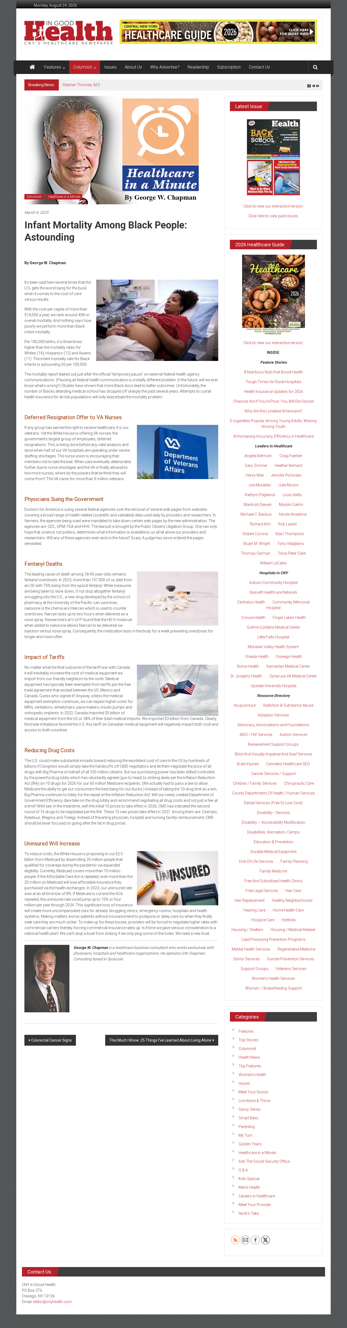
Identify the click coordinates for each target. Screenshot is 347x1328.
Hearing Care (254, 910)
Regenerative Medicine (296, 949)
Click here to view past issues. (273, 216)
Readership (198, 67)
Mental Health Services (251, 949)
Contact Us (259, 67)
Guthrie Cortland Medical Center (273, 627)
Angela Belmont (258, 456)
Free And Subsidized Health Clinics (273, 881)
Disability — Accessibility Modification (273, 822)
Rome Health (248, 666)
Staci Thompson (289, 534)
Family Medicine (273, 871)
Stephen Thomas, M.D (81, 85)
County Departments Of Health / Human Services (273, 793)
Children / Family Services (255, 783)
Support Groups (254, 969)
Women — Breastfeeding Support (273, 988)
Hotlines (289, 920)
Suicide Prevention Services (290, 959)
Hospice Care (262, 920)
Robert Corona (255, 534)
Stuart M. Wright (256, 543)
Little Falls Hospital (273, 637)
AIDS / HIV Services (256, 734)
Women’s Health (252, 1074)
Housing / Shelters (247, 930)
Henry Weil (255, 475)
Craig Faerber (290, 456)
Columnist (82, 67)
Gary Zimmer (256, 465)
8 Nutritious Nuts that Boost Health (273, 372)
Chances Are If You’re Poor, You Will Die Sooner (273, 401)
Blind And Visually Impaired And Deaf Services (273, 754)
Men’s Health (249, 1187)
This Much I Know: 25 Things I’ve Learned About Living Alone (160, 1040)
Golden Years (250, 1144)
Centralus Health (251, 602)
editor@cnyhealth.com (52, 1302)
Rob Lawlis (287, 524)
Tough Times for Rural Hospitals (273, 382)
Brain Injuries (248, 764)
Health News (249, 1057)
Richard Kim (260, 524)
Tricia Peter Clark (292, 553)
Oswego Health (289, 656)
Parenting (247, 1127)
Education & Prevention (273, 842)
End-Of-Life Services (256, 861)
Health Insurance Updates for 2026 (273, 391)
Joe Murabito (260, 485)
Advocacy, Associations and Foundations (273, 725)
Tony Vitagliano (290, 543)
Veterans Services (291, 969)
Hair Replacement (249, 900)
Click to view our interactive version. (273, 206)
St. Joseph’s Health (246, 676)
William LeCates (273, 563)
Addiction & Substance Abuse (288, 705)
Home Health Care (288, 910)
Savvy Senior (250, 1109)
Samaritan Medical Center (288, 666)
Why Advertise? (164, 67)
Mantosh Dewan (258, 504)
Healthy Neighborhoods (292, 900)
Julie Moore (288, 485)
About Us (133, 67)
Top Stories (248, 1040)
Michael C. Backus (256, 514)
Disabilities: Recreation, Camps (273, 832)
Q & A (243, 1170)
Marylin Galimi (291, 504)
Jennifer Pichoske (286, 475)
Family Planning (294, 861)
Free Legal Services (262, 890)
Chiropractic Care (299, 783)
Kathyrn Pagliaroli (260, 495)
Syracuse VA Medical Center (293, 676)
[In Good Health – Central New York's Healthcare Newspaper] (32, 67)
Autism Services (293, 734)
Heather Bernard (288, 465)
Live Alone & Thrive (254, 1100)
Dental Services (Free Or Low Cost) (273, 803)
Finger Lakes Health (289, 617)
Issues (110, 67)
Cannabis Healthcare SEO (288, 764)
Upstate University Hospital (273, 686)
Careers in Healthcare (257, 1196)
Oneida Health (257, 656)
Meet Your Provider (255, 1205)
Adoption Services (273, 715)
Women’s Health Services (273, 978)
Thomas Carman (255, 553)
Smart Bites (248, 1118)
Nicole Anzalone (293, 514)
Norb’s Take (249, 1213)
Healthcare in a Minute (64, 197)
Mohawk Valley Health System (273, 647)
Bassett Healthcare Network (273, 592)
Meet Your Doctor (254, 1092)
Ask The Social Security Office (264, 1161)
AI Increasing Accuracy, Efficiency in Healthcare (273, 436)
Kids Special (249, 1179)
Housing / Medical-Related (293, 930)
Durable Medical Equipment (273, 851)
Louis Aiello (292, 495)
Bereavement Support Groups (273, 744)
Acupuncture (245, 705)
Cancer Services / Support (273, 773)
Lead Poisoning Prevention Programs (274, 939)
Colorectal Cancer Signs (51, 1040)
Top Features (250, 1066)
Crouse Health (253, 617)
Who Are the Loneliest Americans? (273, 411)
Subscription (229, 67)
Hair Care (293, 890)
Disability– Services (273, 812)
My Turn (245, 1135)
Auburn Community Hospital (273, 582)
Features (52, 67)
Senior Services (246, 959)
